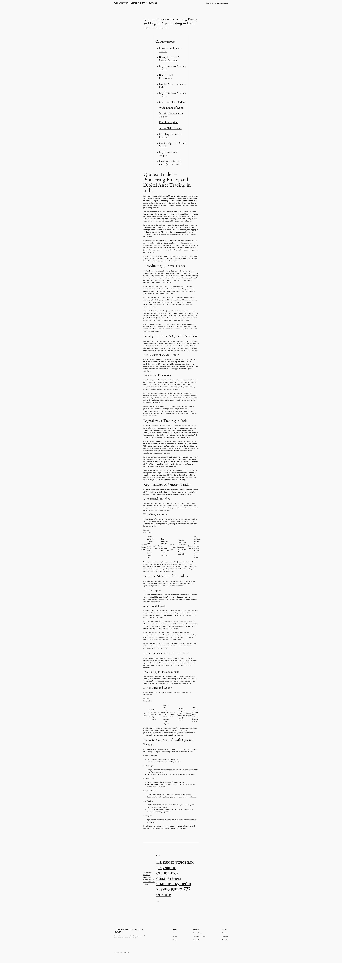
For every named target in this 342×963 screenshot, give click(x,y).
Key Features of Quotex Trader (172, 67)
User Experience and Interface (170, 135)
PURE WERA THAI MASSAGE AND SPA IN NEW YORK (135, 3)
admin (156, 28)
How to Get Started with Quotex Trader (170, 162)
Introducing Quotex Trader (170, 49)
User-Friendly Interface (172, 102)
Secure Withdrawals (170, 128)
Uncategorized (164, 28)
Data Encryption (168, 122)
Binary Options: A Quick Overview (169, 58)
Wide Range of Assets (171, 108)
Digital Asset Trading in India (172, 85)
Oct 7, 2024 (146, 28)
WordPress (126, 952)
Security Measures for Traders (171, 115)
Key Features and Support (168, 153)
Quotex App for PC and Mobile (172, 144)
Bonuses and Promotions (166, 76)
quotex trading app (170, 406)
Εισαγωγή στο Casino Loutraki (217, 3)
